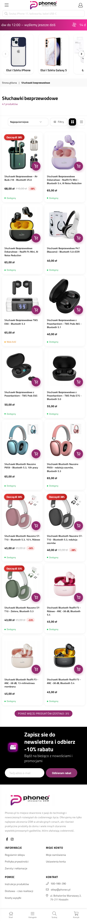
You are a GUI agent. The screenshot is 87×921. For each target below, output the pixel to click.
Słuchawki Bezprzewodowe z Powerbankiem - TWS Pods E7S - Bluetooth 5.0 (64, 395)
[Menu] (6, 5)
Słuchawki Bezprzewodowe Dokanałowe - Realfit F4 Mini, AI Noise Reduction (21, 252)
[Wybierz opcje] (36, 166)
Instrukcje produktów (17, 884)
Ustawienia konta (56, 861)
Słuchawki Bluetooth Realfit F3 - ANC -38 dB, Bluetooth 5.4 (64, 681)
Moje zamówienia (56, 855)
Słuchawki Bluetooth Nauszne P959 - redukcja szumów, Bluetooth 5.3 (62, 467)
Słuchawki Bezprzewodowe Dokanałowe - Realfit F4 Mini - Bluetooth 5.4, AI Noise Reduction (64, 180)
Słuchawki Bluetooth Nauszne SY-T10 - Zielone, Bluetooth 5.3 (22, 609)
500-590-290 (58, 883)
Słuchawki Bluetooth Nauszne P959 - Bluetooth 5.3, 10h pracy (21, 465)
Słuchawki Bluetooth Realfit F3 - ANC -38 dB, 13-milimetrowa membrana (21, 683)
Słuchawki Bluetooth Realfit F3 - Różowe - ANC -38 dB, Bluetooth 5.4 (64, 611)
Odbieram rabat (61, 773)
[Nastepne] (82, 54)
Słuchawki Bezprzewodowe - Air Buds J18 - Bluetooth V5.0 (20, 178)
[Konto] (80, 5)
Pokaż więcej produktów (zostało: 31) (43, 713)
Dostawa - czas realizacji (19, 891)
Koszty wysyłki (13, 898)
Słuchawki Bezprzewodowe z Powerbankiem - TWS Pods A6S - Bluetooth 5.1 (64, 323)
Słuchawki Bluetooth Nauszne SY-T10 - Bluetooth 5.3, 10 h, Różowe (22, 537)
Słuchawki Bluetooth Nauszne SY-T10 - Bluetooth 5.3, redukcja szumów (65, 539)
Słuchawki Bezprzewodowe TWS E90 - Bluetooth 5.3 (21, 321)
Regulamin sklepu (15, 855)
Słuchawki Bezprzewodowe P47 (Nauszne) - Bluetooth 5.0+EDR (63, 250)
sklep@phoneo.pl (60, 889)
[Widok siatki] (72, 122)
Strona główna (9, 83)
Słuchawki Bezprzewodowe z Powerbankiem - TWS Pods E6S (20, 394)
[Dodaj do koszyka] (78, 166)
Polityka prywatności (17, 861)
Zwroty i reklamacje (16, 868)
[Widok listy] (81, 122)
